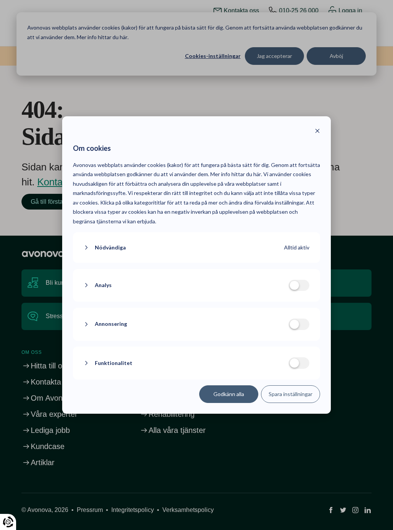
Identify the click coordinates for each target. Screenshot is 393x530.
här (257, 174)
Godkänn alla (228, 394)
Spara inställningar (290, 394)
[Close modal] (317, 132)
